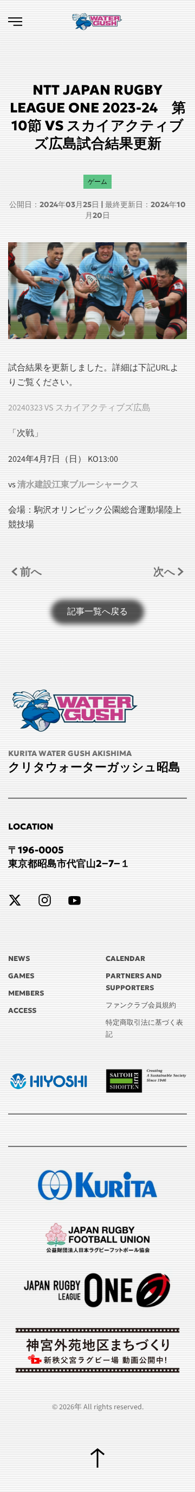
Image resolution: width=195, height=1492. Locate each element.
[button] (15, 21)
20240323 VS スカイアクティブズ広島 (79, 408)
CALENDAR (125, 958)
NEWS (19, 958)
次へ (164, 571)
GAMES (21, 975)
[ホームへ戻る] (97, 21)
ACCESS (22, 1010)
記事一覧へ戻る (97, 612)
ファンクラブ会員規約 (141, 1005)
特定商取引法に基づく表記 (144, 1028)
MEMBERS (26, 993)
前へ (31, 571)
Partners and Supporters (134, 981)
